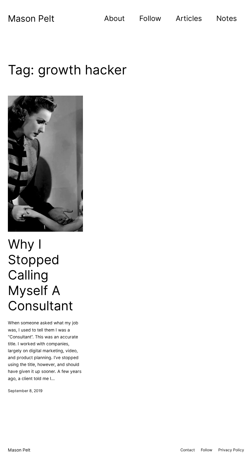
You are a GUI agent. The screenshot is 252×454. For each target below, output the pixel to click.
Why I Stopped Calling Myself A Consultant (40, 275)
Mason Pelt (31, 18)
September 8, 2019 (25, 390)
